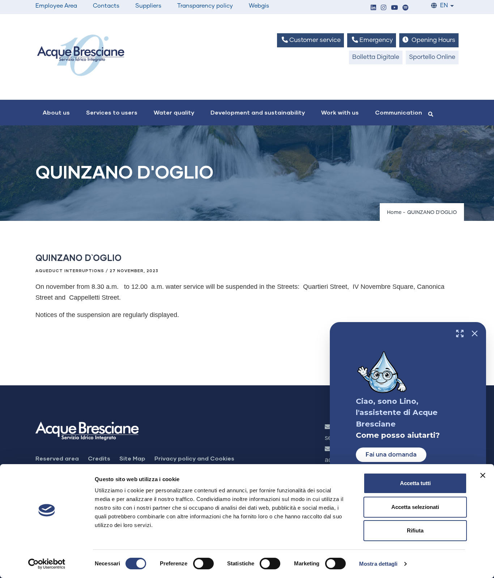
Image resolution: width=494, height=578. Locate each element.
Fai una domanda (391, 454)
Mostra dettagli (378, 564)
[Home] (80, 55)
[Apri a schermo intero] (460, 333)
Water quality (174, 112)
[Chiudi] (475, 333)
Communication (398, 112)
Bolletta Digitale (375, 57)
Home (394, 212)
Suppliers (148, 6)
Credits (99, 458)
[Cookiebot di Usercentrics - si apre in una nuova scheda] (46, 563)
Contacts (106, 6)
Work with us (340, 112)
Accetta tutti (415, 483)
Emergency (375, 40)
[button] (373, 8)
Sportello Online (432, 57)
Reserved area (57, 458)
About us (56, 112)
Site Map (132, 458)
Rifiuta (415, 530)
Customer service (314, 40)
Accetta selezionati (415, 507)
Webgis (259, 6)
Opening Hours (432, 40)
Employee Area (56, 6)
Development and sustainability (257, 112)
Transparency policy (205, 6)
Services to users (111, 112)
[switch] (203, 563)
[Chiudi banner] (482, 475)
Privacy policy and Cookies (194, 458)
